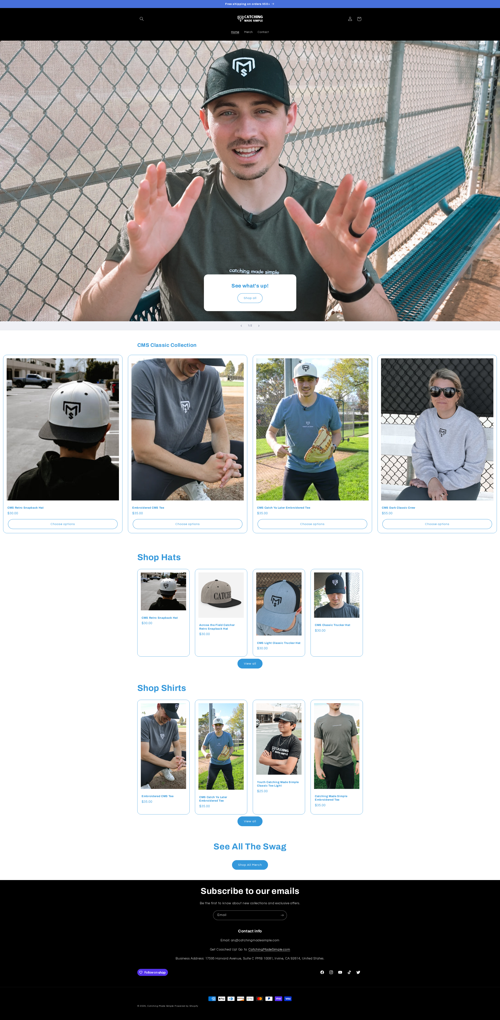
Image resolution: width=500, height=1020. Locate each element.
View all (250, 663)
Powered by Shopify (186, 1006)
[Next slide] (258, 325)
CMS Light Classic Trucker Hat (279, 642)
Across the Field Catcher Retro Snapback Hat (217, 627)
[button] (141, 18)
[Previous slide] (241, 325)
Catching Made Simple (160, 1006)
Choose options (62, 523)
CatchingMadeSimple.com (269, 949)
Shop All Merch (250, 864)
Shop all (250, 298)
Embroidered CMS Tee (148, 507)
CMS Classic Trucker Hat (332, 625)
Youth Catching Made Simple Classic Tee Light (278, 783)
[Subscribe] (282, 915)
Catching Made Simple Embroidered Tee (331, 798)
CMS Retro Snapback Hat (25, 507)
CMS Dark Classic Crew (398, 507)
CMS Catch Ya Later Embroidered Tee (283, 507)
